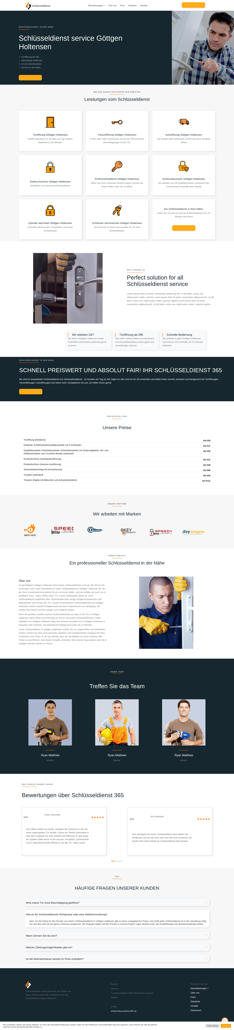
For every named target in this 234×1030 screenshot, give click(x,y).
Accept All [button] (225, 1026)
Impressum (195, 1010)
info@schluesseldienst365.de (123, 1011)
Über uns (112, 5)
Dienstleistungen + (96, 5)
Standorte (132, 5)
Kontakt (143, 5)
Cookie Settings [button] (212, 1026)
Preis (122, 5)
